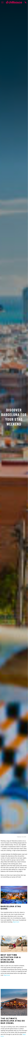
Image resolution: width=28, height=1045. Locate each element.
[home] (14, 2)
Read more (16, 922)
